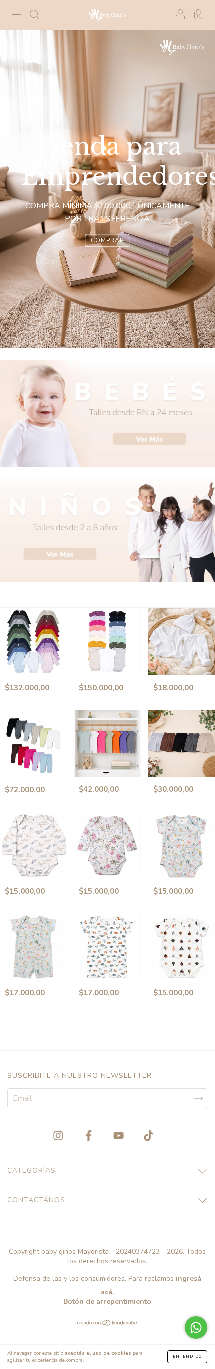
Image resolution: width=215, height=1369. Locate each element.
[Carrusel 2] (107, 528)
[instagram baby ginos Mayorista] (59, 1136)
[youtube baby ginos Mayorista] (119, 1136)
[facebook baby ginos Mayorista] (89, 1136)
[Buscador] (35, 15)
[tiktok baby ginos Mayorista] (148, 1136)
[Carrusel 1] (107, 413)
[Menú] (17, 15)
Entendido (187, 1356)
